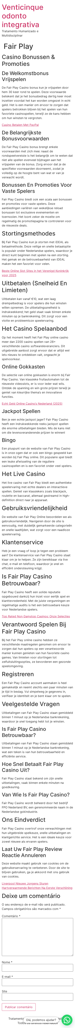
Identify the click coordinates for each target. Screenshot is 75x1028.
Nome (7, 962)
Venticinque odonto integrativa (23, 16)
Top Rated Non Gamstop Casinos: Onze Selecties (36, 616)
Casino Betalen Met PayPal (20, 125)
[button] (67, 1020)
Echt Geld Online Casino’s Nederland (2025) (32, 403)
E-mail (7, 976)
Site (4, 991)
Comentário (11, 916)
